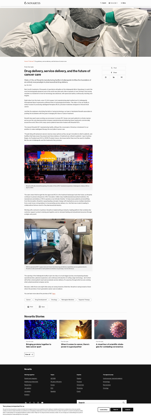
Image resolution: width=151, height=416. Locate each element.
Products (79, 381)
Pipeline (79, 378)
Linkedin (114, 77)
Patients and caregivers (30, 378)
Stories (31, 61)
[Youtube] (42, 402)
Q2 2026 (53, 378)
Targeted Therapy (84, 299)
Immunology (106, 381)
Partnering (79, 388)
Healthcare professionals (31, 381)
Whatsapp (106, 77)
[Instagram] (38, 402)
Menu (124, 3)
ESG (52, 388)
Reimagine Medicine (68, 299)
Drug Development (41, 299)
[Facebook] (29, 402)
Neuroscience (107, 384)
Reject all (115, 409)
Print (31, 307)
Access (53, 384)
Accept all (127, 409)
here (53, 293)
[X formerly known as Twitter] (34, 402)
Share (115, 72)
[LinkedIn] (25, 402)
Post (115, 68)
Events (78, 391)
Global (113, 3)
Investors (26, 394)
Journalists (27, 391)
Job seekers (27, 388)
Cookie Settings (103, 409)
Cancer (28, 299)
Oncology (54, 299)
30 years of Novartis (56, 381)
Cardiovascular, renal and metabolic (112, 378)
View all (27, 354)
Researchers (27, 384)
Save (43, 307)
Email (122, 77)
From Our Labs (29, 67)
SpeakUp (53, 391)
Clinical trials (80, 384)
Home (26, 61)
